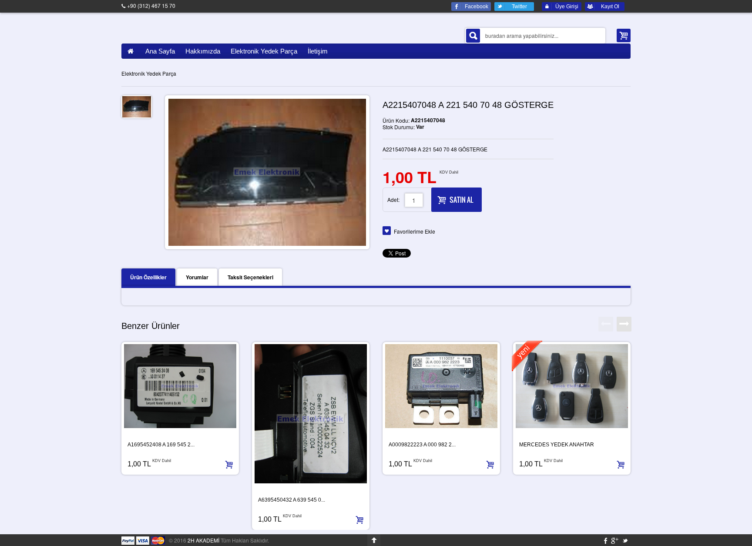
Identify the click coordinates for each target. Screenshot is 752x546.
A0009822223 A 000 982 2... (422, 445)
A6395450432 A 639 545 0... (291, 500)
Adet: (393, 199)
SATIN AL (461, 199)
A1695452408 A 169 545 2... (161, 445)
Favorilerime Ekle (414, 231)
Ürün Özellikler (148, 277)
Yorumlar (197, 277)
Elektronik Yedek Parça (148, 73)
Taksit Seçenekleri (250, 277)
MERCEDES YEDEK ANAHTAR (556, 445)
